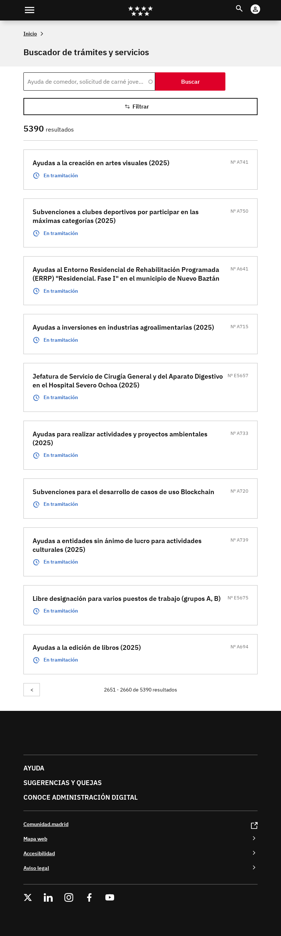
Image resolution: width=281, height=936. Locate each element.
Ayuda (33, 768)
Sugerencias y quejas (62, 782)
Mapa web (35, 838)
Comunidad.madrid (45, 824)
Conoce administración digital (80, 797)
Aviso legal (36, 867)
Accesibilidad (39, 853)
